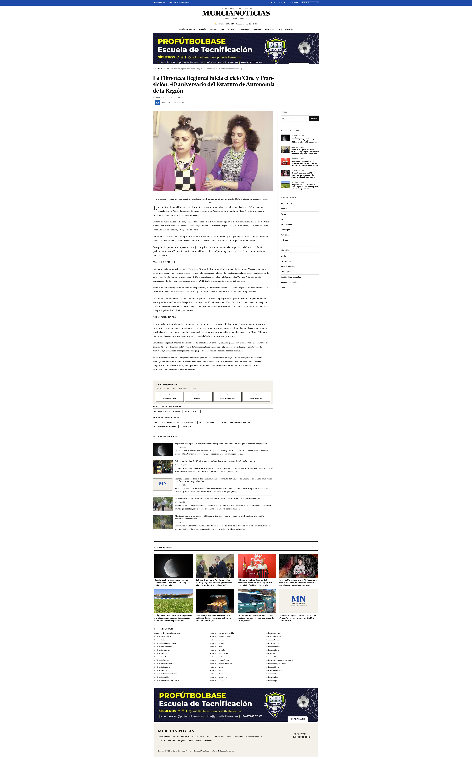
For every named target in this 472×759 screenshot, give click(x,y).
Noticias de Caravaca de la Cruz (167, 411)
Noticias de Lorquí (272, 643)
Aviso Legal (205, 751)
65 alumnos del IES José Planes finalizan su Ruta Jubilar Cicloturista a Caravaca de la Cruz (217, 499)
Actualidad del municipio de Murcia (167, 633)
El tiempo (284, 240)
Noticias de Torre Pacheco (163, 664)
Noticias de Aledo (272, 674)
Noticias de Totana (161, 670)
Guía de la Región (188, 427)
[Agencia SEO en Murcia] (302, 735)
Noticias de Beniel (216, 674)
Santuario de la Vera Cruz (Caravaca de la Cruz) (174, 422)
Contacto (213, 751)
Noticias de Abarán (217, 667)
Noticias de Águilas (161, 660)
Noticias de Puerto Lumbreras (221, 664)
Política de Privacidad (226, 751)
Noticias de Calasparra (218, 677)
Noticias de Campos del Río (276, 664)
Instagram (171, 741)
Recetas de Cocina (202, 736)
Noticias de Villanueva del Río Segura (279, 660)
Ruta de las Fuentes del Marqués (236, 422)
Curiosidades (286, 261)
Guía (273, 3)
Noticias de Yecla (160, 657)
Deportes (269, 29)
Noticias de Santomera (218, 657)
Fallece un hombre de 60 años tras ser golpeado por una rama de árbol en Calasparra (215, 461)
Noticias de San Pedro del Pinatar (166, 681)
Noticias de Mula (216, 647)
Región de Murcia (187, 29)
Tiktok (190, 741)
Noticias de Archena (217, 640)
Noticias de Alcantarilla (163, 647)
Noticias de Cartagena (162, 636)
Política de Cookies (193, 751)
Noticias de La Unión (217, 643)
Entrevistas (243, 29)
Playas (283, 214)
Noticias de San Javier (162, 667)
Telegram (181, 741)
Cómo (283, 287)
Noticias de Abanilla (273, 647)
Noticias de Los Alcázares (219, 653)
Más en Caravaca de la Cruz (165, 427)
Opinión (202, 29)
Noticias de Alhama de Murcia (220, 636)
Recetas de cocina (288, 266)
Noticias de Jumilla (161, 677)
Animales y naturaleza (290, 282)
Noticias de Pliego (272, 657)
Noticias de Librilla (272, 653)
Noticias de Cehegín (217, 650)
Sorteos (282, 3)
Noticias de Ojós (192, 411)
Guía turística (286, 203)
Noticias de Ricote (272, 667)
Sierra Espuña (286, 224)
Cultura (214, 29)
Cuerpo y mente (287, 272)
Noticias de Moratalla (273, 640)
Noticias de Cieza (160, 653)
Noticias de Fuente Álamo (219, 660)
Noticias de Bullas (216, 670)
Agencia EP (166, 102)
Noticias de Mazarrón (162, 650)
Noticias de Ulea (272, 677)
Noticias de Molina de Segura (165, 643)
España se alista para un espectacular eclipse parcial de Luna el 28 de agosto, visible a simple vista (221, 444)
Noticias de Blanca (272, 650)
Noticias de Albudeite (273, 670)
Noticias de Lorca (160, 640)
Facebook (161, 741)
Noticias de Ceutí (216, 681)
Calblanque (285, 229)
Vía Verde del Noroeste (208, 422)
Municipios (285, 235)
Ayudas (284, 256)
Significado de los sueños (291, 277)
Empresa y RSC (227, 29)
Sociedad (257, 29)
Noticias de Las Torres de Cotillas (222, 633)
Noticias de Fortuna (273, 633)
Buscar (295, 3)
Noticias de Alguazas (273, 636)
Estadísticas (208, 741)
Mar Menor (285, 209)
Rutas (283, 219)
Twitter (198, 741)
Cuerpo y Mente (187, 736)
